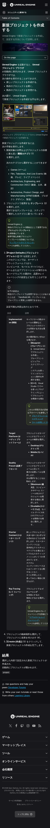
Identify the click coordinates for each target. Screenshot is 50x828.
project (6, 672)
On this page (10, 57)
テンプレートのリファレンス (21, 242)
